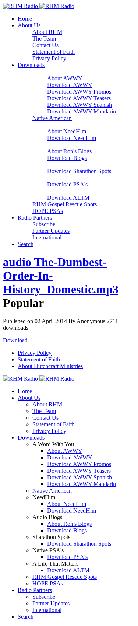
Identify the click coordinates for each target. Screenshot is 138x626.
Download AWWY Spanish (79, 105)
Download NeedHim (71, 138)
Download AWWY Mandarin (81, 111)
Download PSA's (67, 184)
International (46, 237)
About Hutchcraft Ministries (50, 366)
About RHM (47, 32)
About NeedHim (66, 131)
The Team (44, 38)
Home (25, 18)
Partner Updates (51, 231)
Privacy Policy (49, 58)
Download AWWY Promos (79, 91)
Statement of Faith (53, 52)
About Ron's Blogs (69, 151)
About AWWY (64, 78)
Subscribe (43, 224)
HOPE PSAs (47, 211)
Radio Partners (35, 217)
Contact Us (45, 45)
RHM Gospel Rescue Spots (64, 204)
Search (25, 244)
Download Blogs (67, 158)
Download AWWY (69, 85)
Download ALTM (68, 198)
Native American (52, 118)
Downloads (31, 65)
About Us (29, 25)
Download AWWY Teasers (79, 98)
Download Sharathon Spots (79, 171)
